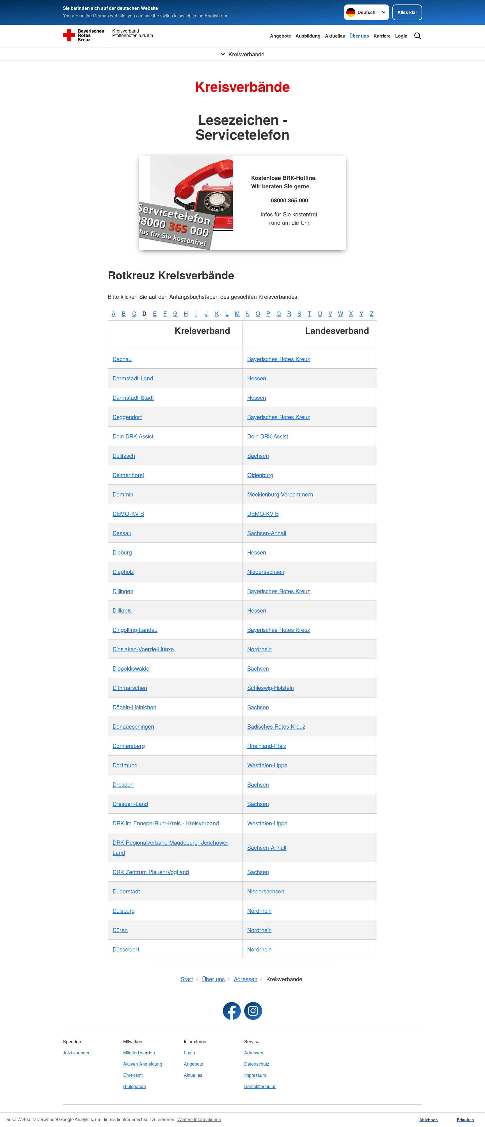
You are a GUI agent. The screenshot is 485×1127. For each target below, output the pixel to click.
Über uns (359, 36)
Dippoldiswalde (131, 668)
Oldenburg (260, 475)
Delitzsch (124, 455)
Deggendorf (127, 417)
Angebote (280, 36)
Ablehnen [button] (428, 1119)
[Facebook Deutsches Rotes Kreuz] (232, 1011)
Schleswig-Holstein (270, 687)
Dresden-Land (130, 804)
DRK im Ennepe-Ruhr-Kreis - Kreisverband (166, 823)
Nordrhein (259, 649)
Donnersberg (129, 746)
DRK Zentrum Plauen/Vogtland (151, 872)
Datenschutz (256, 1064)
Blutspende (134, 1086)
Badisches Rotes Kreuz (276, 726)
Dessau (122, 533)
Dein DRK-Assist (133, 436)
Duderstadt (126, 891)
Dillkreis (122, 610)
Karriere (382, 36)
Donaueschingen (133, 726)
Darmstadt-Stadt (133, 397)
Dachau (122, 359)
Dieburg (122, 552)
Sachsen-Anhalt (267, 533)
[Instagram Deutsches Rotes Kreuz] (253, 1011)
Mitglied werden (139, 1052)
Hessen (256, 378)
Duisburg (124, 910)
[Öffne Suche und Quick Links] (417, 35)
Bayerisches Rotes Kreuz (278, 359)
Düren (120, 930)
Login (401, 36)
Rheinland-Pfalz (266, 746)
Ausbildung (308, 36)
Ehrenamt (133, 1075)
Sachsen (258, 455)
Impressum (255, 1075)
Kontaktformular (260, 1086)
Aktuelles (335, 36)
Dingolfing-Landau (135, 629)
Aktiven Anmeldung (142, 1064)
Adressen (253, 1052)
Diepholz (123, 571)
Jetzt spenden (77, 1052)
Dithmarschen (130, 687)
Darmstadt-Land (133, 378)
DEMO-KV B (128, 513)
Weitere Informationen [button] (199, 1119)
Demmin (123, 494)
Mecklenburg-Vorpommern (280, 494)
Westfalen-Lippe (267, 765)
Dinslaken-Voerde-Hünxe (143, 649)
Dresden (123, 784)
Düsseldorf (126, 949)
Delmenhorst (128, 475)
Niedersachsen (265, 571)
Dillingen (123, 591)
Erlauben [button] (465, 1119)
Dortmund (125, 765)
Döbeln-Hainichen (134, 707)
